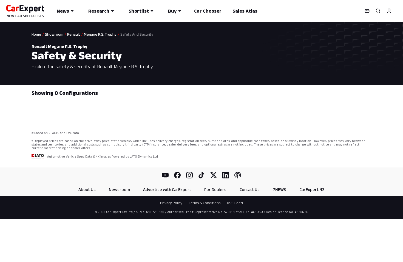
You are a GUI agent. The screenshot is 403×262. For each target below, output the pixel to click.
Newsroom (119, 189)
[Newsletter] (367, 10)
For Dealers (215, 189)
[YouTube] (165, 175)
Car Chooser (208, 11)
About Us (87, 189)
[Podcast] (237, 175)
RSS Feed (235, 203)
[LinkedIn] (225, 175)
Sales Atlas (244, 11)
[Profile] (389, 10)
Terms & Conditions (204, 203)
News (63, 11)
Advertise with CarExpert (167, 189)
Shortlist (139, 11)
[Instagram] (189, 175)
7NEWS (279, 189)
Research (98, 11)
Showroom (54, 34)
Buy (172, 11)
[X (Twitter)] (213, 175)
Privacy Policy (171, 203)
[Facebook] (177, 175)
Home (36, 34)
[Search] (378, 10)
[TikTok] (201, 175)
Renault (73, 34)
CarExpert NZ (312, 189)
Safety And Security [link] (136, 34)
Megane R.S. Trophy (100, 34)
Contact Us (250, 189)
